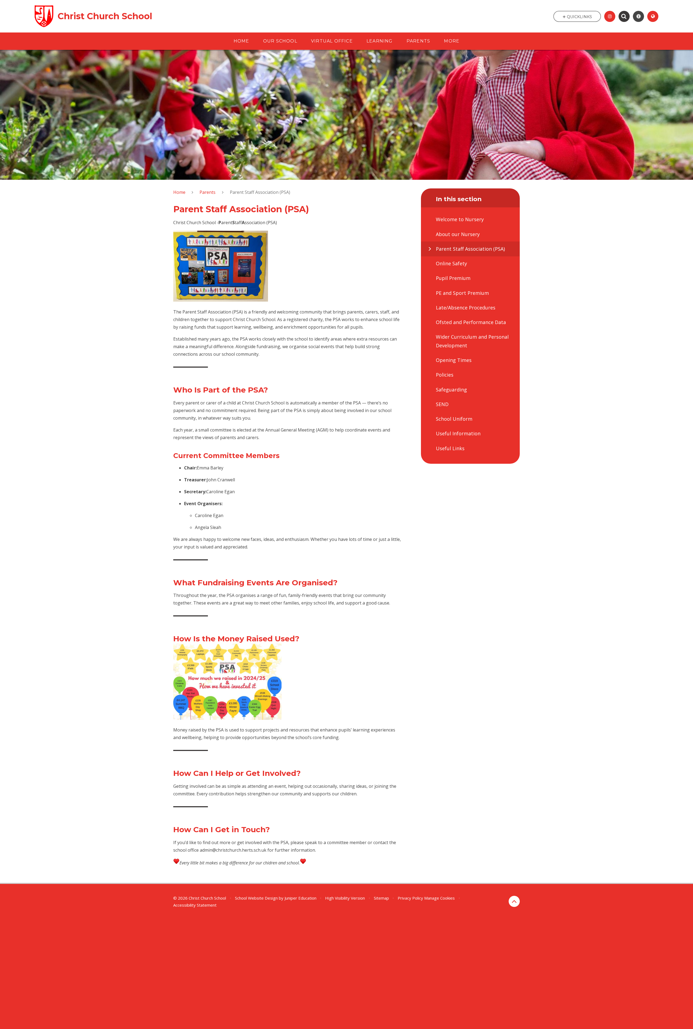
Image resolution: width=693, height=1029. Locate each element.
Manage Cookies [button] (439, 898)
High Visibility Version (345, 898)
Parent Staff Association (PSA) (260, 192)
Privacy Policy (410, 898)
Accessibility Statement (195, 905)
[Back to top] (514, 901)
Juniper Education (300, 898)
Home (179, 192)
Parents (207, 192)
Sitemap (381, 898)
